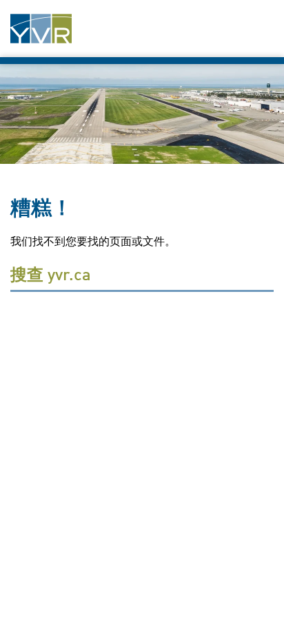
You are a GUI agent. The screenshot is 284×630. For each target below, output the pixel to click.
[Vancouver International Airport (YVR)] (41, 28)
